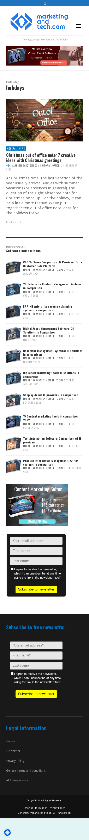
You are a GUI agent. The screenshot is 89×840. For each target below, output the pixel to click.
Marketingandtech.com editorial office (35, 165)
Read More (12, 222)
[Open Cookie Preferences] (7, 834)
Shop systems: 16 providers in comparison (50, 395)
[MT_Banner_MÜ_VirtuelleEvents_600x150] (44, 55)
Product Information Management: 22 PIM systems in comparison (50, 462)
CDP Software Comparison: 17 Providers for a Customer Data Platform (52, 264)
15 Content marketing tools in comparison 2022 (50, 418)
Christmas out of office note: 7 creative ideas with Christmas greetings (41, 157)
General (12, 148)
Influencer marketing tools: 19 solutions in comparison (51, 374)
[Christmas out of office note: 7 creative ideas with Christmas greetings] (37, 120)
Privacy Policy (15, 761)
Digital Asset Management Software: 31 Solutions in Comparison (48, 330)
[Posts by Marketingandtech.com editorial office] (8, 165)
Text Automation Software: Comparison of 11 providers (52, 440)
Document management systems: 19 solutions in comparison (53, 352)
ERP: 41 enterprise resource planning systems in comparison (47, 308)
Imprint (11, 741)
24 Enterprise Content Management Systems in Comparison (52, 286)
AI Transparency (17, 780)
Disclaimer (13, 751)
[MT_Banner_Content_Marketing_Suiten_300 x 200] (37, 504)
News (22, 148)
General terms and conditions (26, 770)
